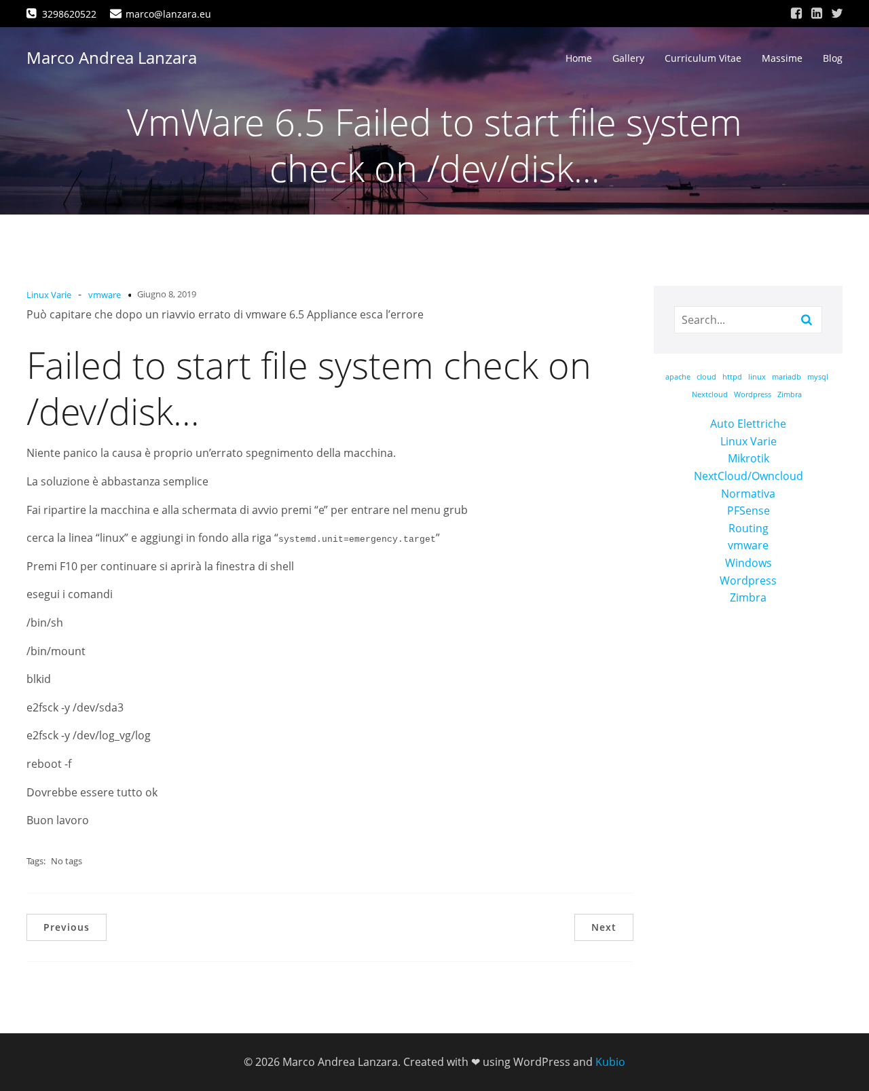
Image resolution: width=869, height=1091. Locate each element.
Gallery (628, 58)
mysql (817, 377)
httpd (732, 377)
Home (579, 58)
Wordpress (752, 394)
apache (677, 377)
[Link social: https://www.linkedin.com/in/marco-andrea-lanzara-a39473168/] (817, 13)
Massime (782, 58)
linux (757, 377)
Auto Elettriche (748, 423)
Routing (748, 528)
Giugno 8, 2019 (166, 294)
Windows (748, 562)
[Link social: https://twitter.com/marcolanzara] (837, 13)
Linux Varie (48, 295)
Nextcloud (710, 394)
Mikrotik (748, 458)
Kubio (610, 1061)
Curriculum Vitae (703, 58)
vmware (104, 295)
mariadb (786, 377)
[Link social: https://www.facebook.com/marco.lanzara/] (796, 13)
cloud (706, 377)
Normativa (748, 493)
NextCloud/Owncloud (748, 475)
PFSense (748, 510)
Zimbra (789, 394)
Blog (833, 58)
